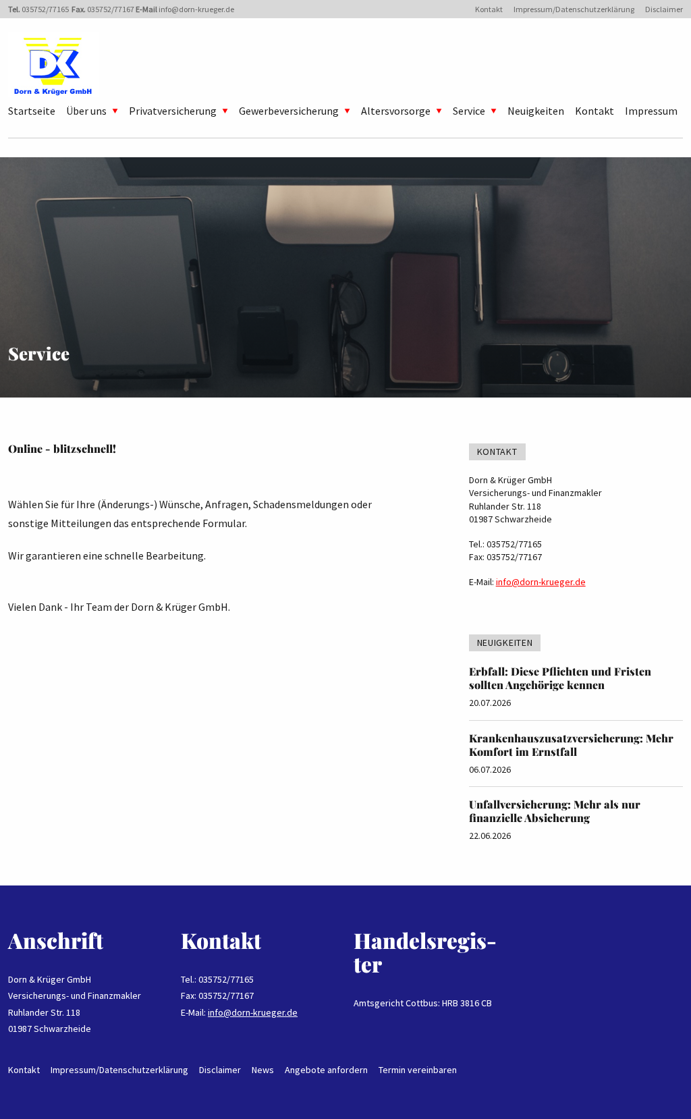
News (263, 1070)
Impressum (651, 110)
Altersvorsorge (396, 110)
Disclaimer (664, 9)
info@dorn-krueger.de (196, 9)
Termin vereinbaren (418, 1070)
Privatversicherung (173, 110)
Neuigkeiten (535, 110)
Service (469, 110)
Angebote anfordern (326, 1070)
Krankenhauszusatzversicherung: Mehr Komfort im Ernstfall (571, 745)
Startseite (31, 110)
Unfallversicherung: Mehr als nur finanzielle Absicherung (554, 811)
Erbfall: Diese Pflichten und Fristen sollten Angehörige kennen (560, 678)
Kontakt (489, 9)
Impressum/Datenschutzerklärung (574, 9)
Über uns (86, 110)
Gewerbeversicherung (289, 110)
